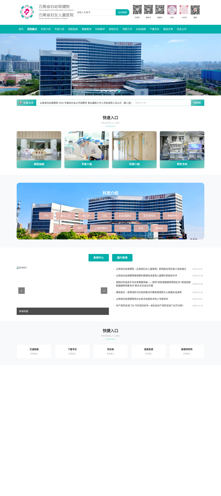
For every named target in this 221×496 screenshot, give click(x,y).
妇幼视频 (141, 29)
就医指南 (73, 29)
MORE (197, 102)
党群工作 (127, 29)
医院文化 (114, 29)
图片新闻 (122, 257)
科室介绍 (46, 29)
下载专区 (154, 29)
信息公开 (182, 29)
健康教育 (86, 29)
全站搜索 (122, 12)
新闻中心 (99, 257)
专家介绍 (59, 29)
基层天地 (168, 29)
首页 (21, 29)
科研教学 (100, 29)
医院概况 (32, 29)
